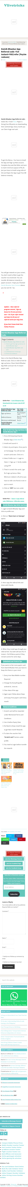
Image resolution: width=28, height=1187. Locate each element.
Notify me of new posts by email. (13, 962)
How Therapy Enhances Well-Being (10, 1027)
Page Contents (8, 339)
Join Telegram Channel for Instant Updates (14, 853)
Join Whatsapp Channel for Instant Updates (14, 64)
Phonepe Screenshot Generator (11, 1082)
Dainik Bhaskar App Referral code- (14, 342)
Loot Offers (18, 831)
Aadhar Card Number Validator (12, 1171)
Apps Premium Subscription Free (11, 1099)
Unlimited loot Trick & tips (13, 351)
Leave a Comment (23, 59)
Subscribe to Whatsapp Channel (11, 1121)
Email (4, 947)
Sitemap (25, 1185)
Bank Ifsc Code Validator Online (12, 1169)
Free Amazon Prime (7, 1091)
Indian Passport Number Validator (13, 1173)
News (15, 122)
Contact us (10, 1185)
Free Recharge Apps (8, 1095)
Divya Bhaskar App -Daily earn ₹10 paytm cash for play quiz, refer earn (6, 771)
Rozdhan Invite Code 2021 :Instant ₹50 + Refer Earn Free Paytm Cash (6, 785)
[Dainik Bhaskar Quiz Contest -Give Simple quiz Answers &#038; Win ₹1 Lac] (18, 765)
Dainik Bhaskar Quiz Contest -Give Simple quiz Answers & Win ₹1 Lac (18, 771)
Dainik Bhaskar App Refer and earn (14, 349)
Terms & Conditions (11, 353)
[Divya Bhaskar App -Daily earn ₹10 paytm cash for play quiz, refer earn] (6, 765)
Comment (5, 911)
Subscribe (14, 894)
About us (3, 1185)
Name (4, 938)
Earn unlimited (10, 831)
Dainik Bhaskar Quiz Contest (10, 285)
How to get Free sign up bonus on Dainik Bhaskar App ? (15, 345)
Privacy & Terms (18, 1185)
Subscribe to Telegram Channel (11, 1126)
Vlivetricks (14, 5)
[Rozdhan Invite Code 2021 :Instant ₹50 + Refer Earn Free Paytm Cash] (6, 779)
